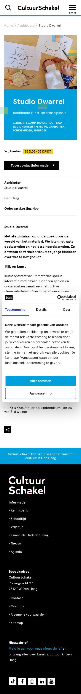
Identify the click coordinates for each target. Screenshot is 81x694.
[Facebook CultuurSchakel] (22, 681)
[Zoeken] (8, 8)
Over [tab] (66, 309)
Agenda (16, 552)
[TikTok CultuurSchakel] (12, 681)
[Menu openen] (72, 7)
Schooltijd (18, 519)
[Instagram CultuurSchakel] (32, 681)
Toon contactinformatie (30, 165)
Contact (17, 598)
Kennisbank (19, 510)
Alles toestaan (40, 381)
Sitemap (17, 623)
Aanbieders (25, 26)
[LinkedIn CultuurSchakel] (42, 681)
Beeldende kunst (38, 151)
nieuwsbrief (35, 648)
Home (8, 26)
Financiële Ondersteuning (30, 535)
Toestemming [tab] (15, 309)
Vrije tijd (17, 527)
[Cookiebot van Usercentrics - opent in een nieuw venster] (57, 298)
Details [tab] (41, 309)
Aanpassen (38, 393)
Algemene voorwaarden (28, 614)
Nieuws (16, 543)
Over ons (17, 606)
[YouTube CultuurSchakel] (51, 681)
